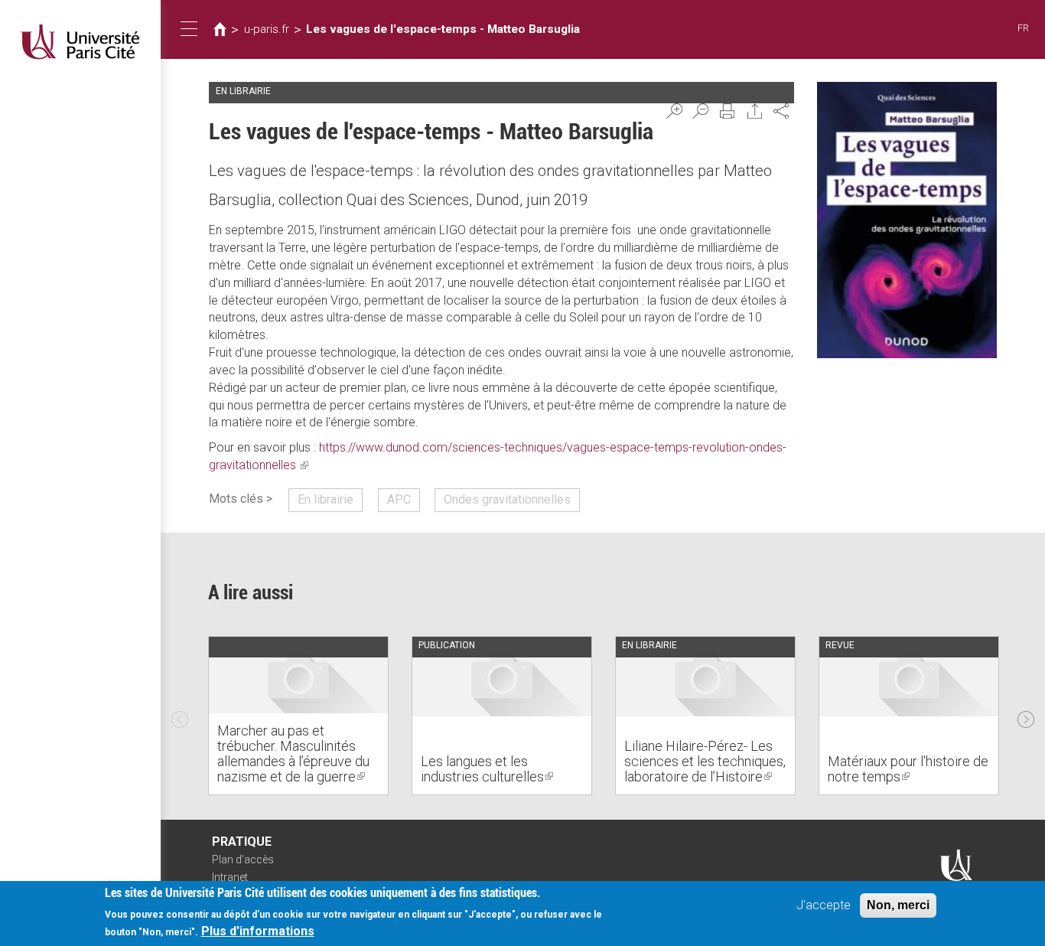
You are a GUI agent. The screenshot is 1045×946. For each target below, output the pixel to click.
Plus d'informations (257, 931)
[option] (298, 715)
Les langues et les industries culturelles (487, 769)
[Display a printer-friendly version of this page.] (727, 111)
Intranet (230, 877)
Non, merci (898, 905)
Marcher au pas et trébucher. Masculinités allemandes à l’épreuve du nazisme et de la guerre (293, 753)
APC (399, 499)
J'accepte (823, 905)
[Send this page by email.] (755, 111)
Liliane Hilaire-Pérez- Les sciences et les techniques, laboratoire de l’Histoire (705, 761)
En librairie (325, 499)
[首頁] (80, 41)
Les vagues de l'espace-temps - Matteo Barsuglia (443, 29)
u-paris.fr (266, 29)
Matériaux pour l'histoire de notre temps (908, 769)
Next (1026, 716)
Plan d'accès (243, 859)
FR (1023, 28)
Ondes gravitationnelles (507, 499)
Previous (180, 716)
